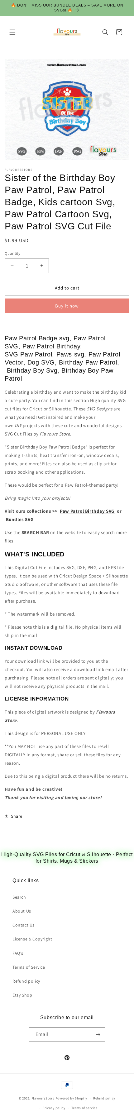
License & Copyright (32, 939)
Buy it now (67, 306)
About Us (21, 911)
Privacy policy (53, 1108)
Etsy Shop (22, 995)
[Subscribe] (98, 1034)
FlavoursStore (43, 1098)
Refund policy (26, 981)
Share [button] (16, 816)
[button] (12, 32)
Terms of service (84, 1108)
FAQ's (17, 953)
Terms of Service (28, 967)
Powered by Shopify (71, 1098)
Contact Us (23, 925)
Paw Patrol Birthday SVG (87, 511)
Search (19, 897)
